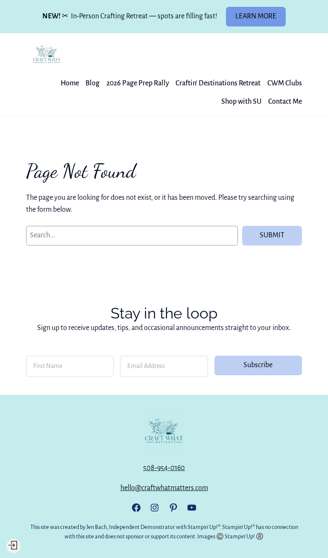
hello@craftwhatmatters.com (164, 488)
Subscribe (257, 365)
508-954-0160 (164, 468)
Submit (272, 235)
